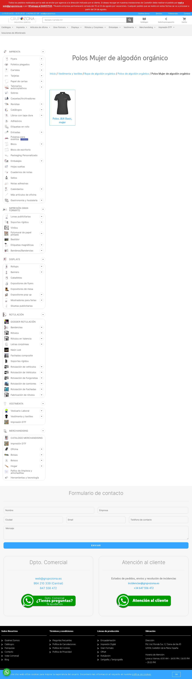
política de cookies (141, 674)
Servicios (159, 14)
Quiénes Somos (144, 14)
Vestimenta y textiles (70, 73)
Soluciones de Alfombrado (13, 33)
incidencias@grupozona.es (143, 583)
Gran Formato (59, 27)
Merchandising (146, 27)
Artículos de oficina (39, 27)
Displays (75, 27)
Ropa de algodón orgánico (99, 73)
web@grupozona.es (48, 578)
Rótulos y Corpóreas (94, 27)
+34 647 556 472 (144, 588)
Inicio (53, 73)
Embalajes (113, 27)
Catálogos (144, 22)
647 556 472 (48, 588)
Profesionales (173, 14)
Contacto (187, 14)
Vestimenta (129, 27)
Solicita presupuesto (166, 22)
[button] (176, 674)
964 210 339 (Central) (48, 583)
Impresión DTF (165, 27)
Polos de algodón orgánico (133, 73)
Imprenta (20, 27)
